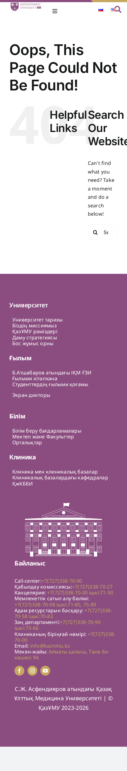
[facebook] (19, 671)
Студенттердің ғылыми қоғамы (50, 384)
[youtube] (45, 671)
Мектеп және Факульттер (43, 436)
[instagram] (32, 671)
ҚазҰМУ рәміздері (34, 331)
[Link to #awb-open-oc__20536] (117, 9)
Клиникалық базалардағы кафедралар (60, 477)
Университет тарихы (37, 319)
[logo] (28, 4)
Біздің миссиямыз (34, 325)
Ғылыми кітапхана (34, 378)
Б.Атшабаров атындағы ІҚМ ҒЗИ (52, 372)
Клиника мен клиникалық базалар (55, 471)
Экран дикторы (31, 395)
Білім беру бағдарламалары (46, 430)
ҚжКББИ (22, 483)
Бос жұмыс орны (32, 343)
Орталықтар (27, 442)
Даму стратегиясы (34, 337)
